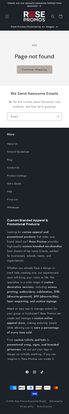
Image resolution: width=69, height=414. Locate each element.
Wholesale (13, 207)
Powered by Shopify (37, 401)
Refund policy (56, 401)
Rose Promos (21, 401)
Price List (12, 199)
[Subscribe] (58, 117)
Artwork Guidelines (18, 151)
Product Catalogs (17, 175)
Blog (9, 159)
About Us (12, 144)
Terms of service (44, 406)
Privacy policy (26, 406)
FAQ (9, 191)
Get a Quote (14, 183)
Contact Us (13, 167)
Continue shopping (34, 70)
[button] (7, 16)
